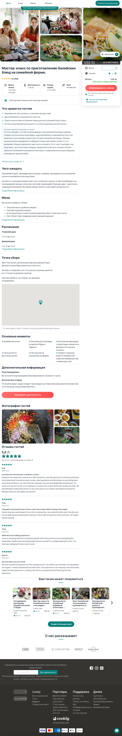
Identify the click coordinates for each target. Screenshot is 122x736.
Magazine (36, 701)
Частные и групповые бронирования (40, 8)
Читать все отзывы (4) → (13, 161)
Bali (25, 61)
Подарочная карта (98, 8)
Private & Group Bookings (107, 3)
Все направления (40, 696)
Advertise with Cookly (101, 707)
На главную (7, 61)
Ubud (31, 61)
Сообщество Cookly (70, 8)
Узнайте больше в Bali (61, 624)
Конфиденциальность (82, 707)
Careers (96, 704)
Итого (88, 79)
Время (91, 68)
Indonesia (18, 61)
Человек (92, 73)
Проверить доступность (27, 395)
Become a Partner (59, 696)
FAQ (74, 704)
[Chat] (117, 731)
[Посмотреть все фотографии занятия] (19, 34)
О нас (34, 698)
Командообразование (103, 701)
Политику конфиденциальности (45, 679)
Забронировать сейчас (101, 88)
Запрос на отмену (81, 701)
